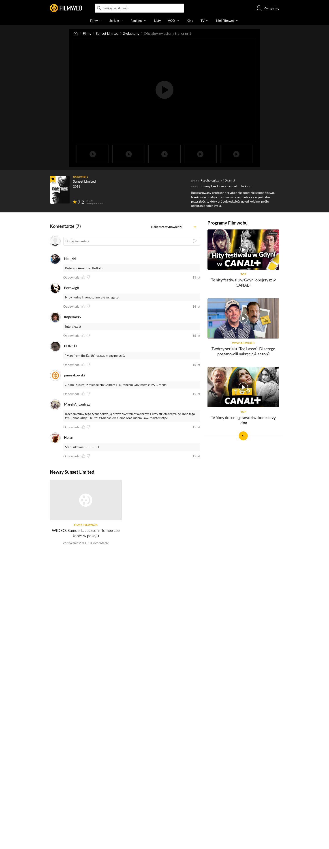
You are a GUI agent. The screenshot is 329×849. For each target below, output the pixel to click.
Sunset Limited (107, 33)
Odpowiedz (71, 277)
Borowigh (71, 287)
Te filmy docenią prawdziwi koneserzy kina (243, 420)
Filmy (87, 33)
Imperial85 (72, 317)
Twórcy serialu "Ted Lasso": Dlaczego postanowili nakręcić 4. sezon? (243, 351)
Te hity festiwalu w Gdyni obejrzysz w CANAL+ (243, 282)
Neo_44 (70, 258)
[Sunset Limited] (60, 190)
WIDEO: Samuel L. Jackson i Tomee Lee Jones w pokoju (86, 533)
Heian (68, 437)
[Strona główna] (75, 33)
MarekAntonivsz (77, 404)
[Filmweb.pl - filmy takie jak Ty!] (66, 8)
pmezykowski (74, 375)
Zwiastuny (131, 33)
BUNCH (70, 346)
